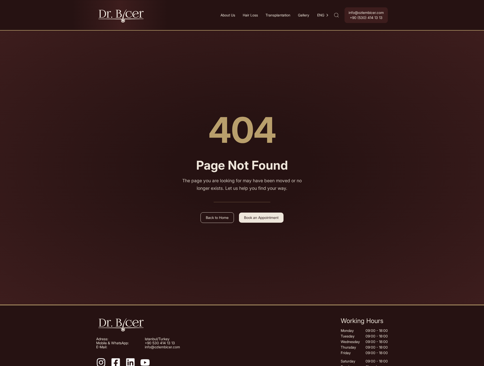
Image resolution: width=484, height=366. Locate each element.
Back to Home (217, 217)
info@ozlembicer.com (162, 347)
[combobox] (323, 15)
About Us (227, 15)
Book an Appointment (261, 217)
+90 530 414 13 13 (160, 343)
